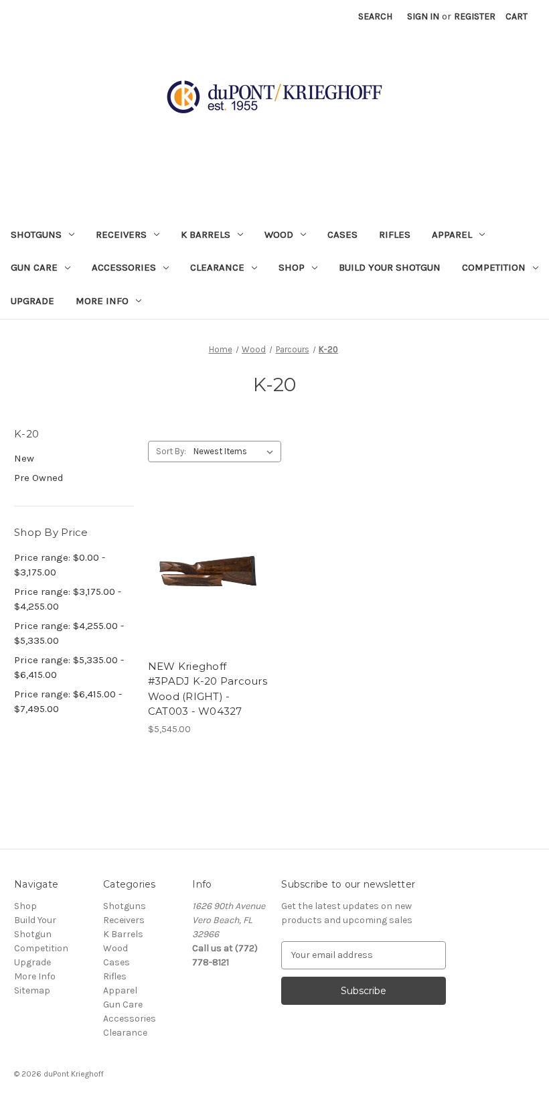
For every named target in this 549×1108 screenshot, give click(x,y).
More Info (102, 301)
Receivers (121, 234)
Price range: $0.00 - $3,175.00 (59, 565)
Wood (278, 234)
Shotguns (36, 234)
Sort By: (171, 451)
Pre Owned (39, 478)
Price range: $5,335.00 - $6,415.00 (69, 667)
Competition (494, 267)
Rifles (394, 234)
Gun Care (34, 267)
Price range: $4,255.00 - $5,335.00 (69, 633)
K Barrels (205, 234)
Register (474, 16)
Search (375, 16)
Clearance (217, 267)
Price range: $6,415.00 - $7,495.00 (68, 701)
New (24, 458)
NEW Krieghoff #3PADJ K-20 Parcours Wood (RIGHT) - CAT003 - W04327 (207, 689)
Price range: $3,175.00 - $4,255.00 (67, 599)
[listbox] (236, 451)
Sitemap (32, 990)
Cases (342, 234)
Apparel (452, 234)
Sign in (423, 16)
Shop (292, 267)
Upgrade (32, 301)
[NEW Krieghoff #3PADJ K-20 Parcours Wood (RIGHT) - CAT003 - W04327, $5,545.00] (208, 573)
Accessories (124, 267)
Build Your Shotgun (390, 267)
